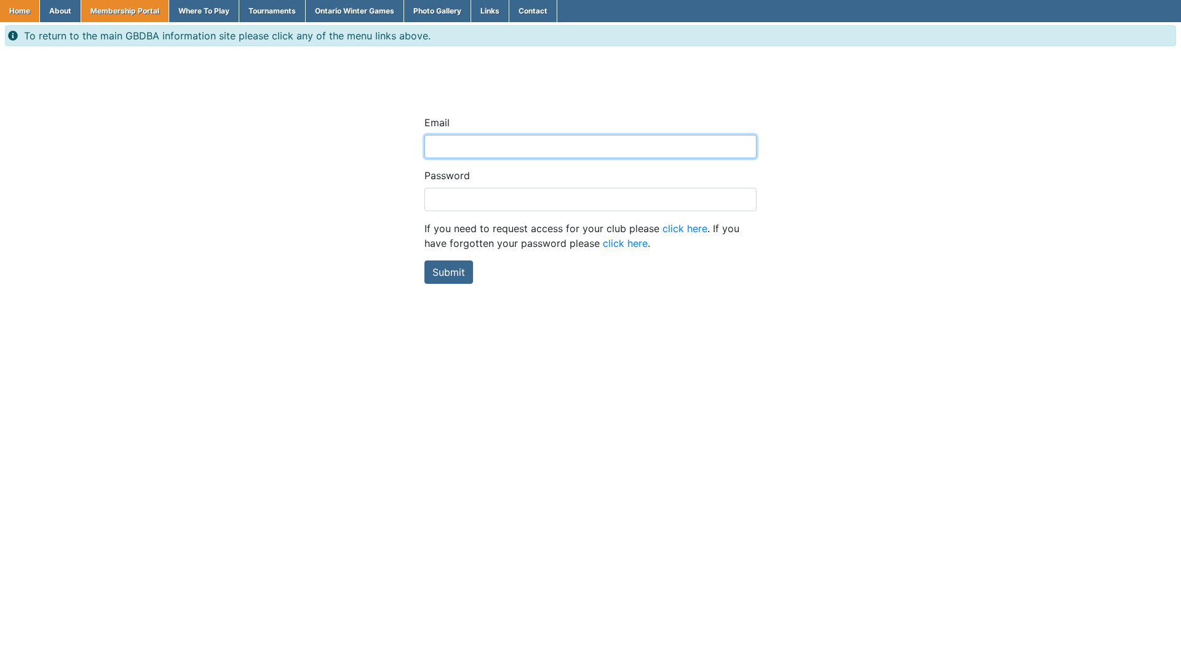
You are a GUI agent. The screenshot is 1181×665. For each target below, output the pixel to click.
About (60, 10)
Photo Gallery (437, 10)
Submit (448, 272)
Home (19, 10)
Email (437, 122)
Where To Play (203, 10)
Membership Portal (124, 10)
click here (684, 228)
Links (489, 10)
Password (447, 175)
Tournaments (272, 10)
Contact (533, 10)
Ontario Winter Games (354, 10)
